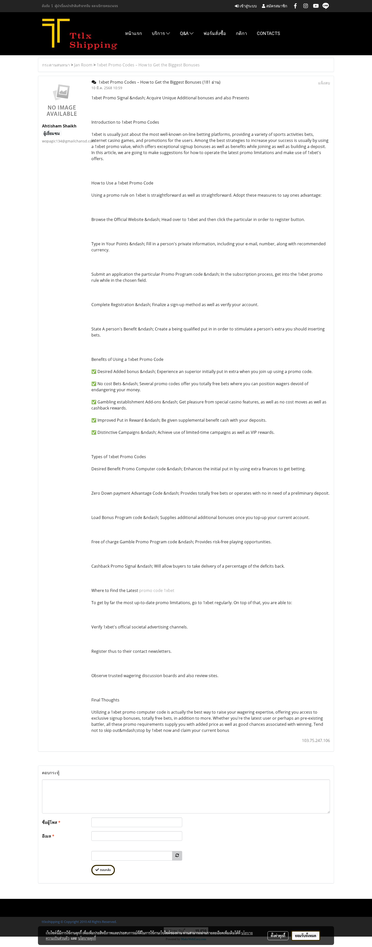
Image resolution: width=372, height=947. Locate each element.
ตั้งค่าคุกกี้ (278, 935)
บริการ (159, 33)
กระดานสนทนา (56, 65)
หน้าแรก (133, 33)
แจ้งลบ (324, 83)
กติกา (241, 33)
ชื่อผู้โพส (51, 822)
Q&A (185, 33)
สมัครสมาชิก (276, 6)
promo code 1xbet (156, 590)
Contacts (268, 33)
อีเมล (48, 836)
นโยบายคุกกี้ (87, 938)
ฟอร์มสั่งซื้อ (214, 33)
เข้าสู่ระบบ (248, 6)
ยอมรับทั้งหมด (305, 935)
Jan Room (83, 65)
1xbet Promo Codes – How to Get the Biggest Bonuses (148, 65)
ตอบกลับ (105, 870)
